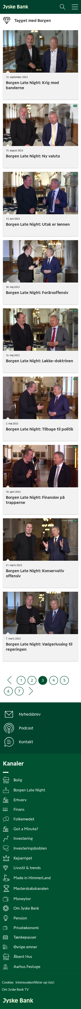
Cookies (8, 982)
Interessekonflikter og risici (35, 982)
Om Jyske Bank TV (15, 989)
